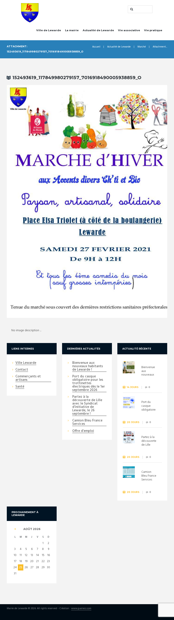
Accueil (96, 47)
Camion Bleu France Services (87, 422)
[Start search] (131, 9)
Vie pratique (153, 30)
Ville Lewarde (25, 363)
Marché (142, 47)
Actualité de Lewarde (98, 30)
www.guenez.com (81, 608)
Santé (19, 387)
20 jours (133, 422)
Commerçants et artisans (28, 378)
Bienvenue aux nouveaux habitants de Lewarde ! (87, 366)
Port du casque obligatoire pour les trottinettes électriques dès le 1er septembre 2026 (88, 383)
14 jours (132, 387)
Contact (21, 370)
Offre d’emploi (83, 431)
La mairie (72, 30)
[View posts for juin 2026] (15, 529)
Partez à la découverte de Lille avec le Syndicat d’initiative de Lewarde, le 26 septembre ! (87, 405)
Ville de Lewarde (48, 30)
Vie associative (129, 30)
